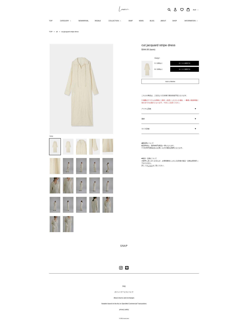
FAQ (124, 286)
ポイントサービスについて (124, 292)
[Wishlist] (182, 10)
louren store (126, 318)
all (57, 32)
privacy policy (124, 309)
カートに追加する (184, 63)
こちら (150, 165)
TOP (50, 32)
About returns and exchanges (124, 298)
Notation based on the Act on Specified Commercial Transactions (124, 303)
